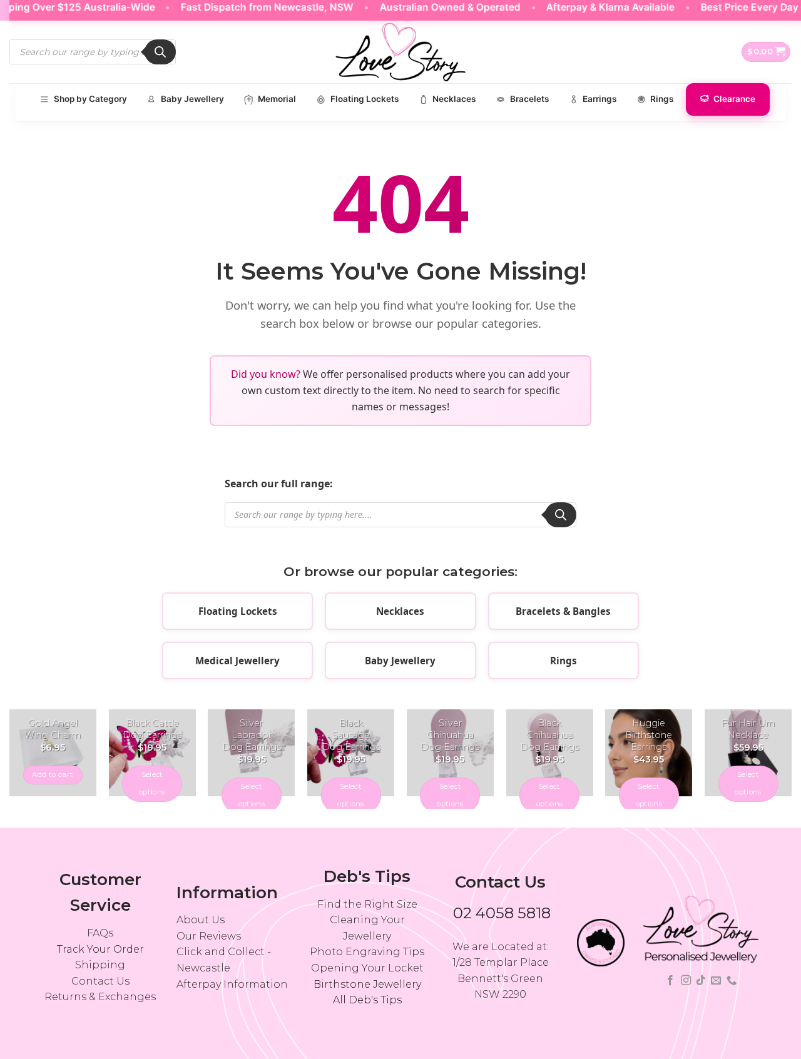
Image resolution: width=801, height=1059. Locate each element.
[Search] (160, 51)
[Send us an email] (716, 980)
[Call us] (732, 980)
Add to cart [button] (52, 774)
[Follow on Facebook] (670, 980)
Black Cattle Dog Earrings (152, 729)
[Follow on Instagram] (685, 980)
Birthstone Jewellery (367, 984)
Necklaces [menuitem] (454, 99)
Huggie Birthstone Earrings (648, 734)
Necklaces (400, 611)
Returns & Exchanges (100, 997)
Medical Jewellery (237, 660)
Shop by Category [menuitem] (90, 99)
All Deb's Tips (367, 1000)
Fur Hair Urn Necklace (748, 729)
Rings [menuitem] (661, 99)
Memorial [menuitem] (277, 99)
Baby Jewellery (400, 660)
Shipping (100, 965)
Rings (563, 660)
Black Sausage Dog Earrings (351, 734)
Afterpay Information (232, 984)
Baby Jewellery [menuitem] (192, 99)
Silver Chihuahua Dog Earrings (450, 734)
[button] (766, 52)
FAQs (100, 933)
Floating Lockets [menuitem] (364, 99)
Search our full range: (279, 483)
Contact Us (100, 981)
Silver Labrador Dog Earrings (251, 734)
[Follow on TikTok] (701, 980)
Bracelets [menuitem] (529, 99)
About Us (200, 920)
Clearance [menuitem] (734, 99)
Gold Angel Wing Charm (52, 729)
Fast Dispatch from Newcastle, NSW (254, 7)
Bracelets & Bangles (563, 611)
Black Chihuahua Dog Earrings (549, 734)
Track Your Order (100, 949)
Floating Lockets (237, 611)
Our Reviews (208, 936)
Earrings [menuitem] (599, 99)
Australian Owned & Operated (437, 7)
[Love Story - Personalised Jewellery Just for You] (400, 52)
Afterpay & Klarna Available (598, 7)
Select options (152, 783)
